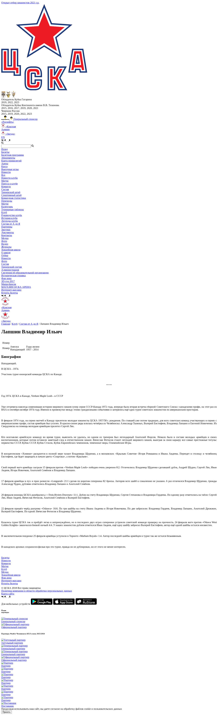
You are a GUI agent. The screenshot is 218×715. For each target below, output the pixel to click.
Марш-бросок (8, 284)
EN (3, 137)
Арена (4, 163)
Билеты (5, 557)
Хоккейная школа (10, 575)
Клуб (14, 323)
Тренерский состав (11, 267)
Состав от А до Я (10, 223)
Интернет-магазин (11, 580)
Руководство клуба (11, 215)
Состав (5, 189)
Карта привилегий (11, 160)
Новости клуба (9, 178)
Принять (7, 712)
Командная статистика (13, 198)
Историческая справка (13, 275)
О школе (6, 252)
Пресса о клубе (9, 183)
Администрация (10, 269)
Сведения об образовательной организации (25, 272)
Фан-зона (6, 577)
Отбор (4, 255)
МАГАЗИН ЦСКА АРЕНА (16, 287)
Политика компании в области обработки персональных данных (36, 590)
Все (3, 175)
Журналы (6, 246)
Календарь (7, 206)
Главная (5, 323)
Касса (4, 166)
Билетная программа (12, 155)
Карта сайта (7, 593)
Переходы (6, 201)
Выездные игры (10, 169)
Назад (4, 149)
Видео (4, 244)
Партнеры (6, 226)
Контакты (6, 235)
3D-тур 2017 (8, 281)
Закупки (5, 229)
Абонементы (8, 157)
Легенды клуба (9, 221)
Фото (4, 241)
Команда (6, 563)
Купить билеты (9, 583)
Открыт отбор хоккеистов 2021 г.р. (20, 2)
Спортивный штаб (11, 195)
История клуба (9, 218)
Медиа (4, 572)
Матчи (4, 180)
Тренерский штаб (10, 192)
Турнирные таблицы (12, 209)
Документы (7, 232)
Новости (6, 258)
